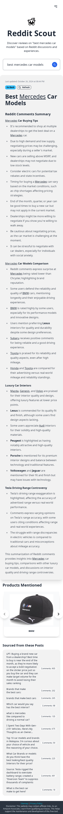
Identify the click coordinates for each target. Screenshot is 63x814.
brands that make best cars (30, 698)
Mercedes (32, 96)
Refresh (26, 87)
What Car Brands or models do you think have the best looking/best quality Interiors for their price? (30, 758)
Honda (14, 368)
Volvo (39, 391)
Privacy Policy (36, 803)
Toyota (14, 353)
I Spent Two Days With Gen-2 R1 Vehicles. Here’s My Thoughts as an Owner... (30, 729)
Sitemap (24, 803)
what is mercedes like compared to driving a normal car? (30, 716)
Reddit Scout (31, 33)
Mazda (14, 391)
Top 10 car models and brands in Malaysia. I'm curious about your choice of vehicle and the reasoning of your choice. (30, 742)
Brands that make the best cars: (30, 690)
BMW (25, 293)
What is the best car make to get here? (30, 790)
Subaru (14, 338)
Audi (42, 425)
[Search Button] (54, 64)
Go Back (10, 87)
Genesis (25, 391)
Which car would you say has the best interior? (30, 705)
